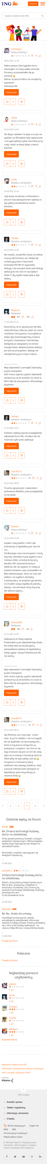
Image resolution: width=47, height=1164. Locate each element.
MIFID (6, 1129)
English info (34, 1126)
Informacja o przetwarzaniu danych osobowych (23, 1068)
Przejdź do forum (10, 941)
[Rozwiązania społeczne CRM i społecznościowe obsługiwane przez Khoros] (7, 1079)
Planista (15, 526)
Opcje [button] (21, 102)
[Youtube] (23, 1156)
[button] (7, 102)
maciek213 (16, 471)
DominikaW (16, 622)
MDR (14, 1129)
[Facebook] (7, 1156)
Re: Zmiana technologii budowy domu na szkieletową (20, 833)
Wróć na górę (23, 1095)
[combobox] (23, 16)
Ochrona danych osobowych (15, 1133)
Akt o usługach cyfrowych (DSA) (16, 1072)
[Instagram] (32, 1156)
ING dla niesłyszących (16, 1126)
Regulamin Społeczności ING (14, 1064)
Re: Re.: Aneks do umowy (16, 913)
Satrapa (14, 238)
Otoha (14, 117)
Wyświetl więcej (9, 1039)
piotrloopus (16, 49)
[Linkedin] (40, 1156)
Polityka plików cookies (13, 1137)
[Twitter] (15, 1156)
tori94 (14, 179)
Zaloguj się (33, 4)
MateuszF (15, 310)
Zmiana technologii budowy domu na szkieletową (22, 876)
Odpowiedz (11, 92)
